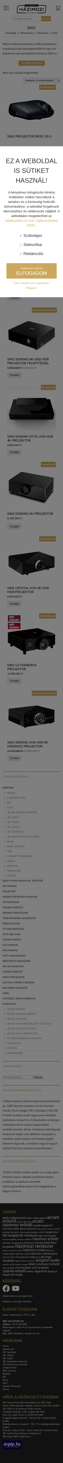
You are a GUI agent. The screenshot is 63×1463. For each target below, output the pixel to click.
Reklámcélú (32, 253)
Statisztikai (32, 244)
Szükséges (32, 235)
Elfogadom (31, 288)
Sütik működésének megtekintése (31, 283)
